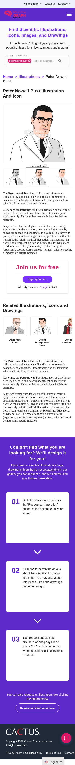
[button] (20, 61)
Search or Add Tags (17, 55)
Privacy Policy (14, 758)
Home (8, 76)
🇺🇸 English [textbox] (52, 762)
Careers (68, 758)
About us (51, 4)
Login (44, 290)
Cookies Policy (34, 758)
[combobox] (44, 60)
